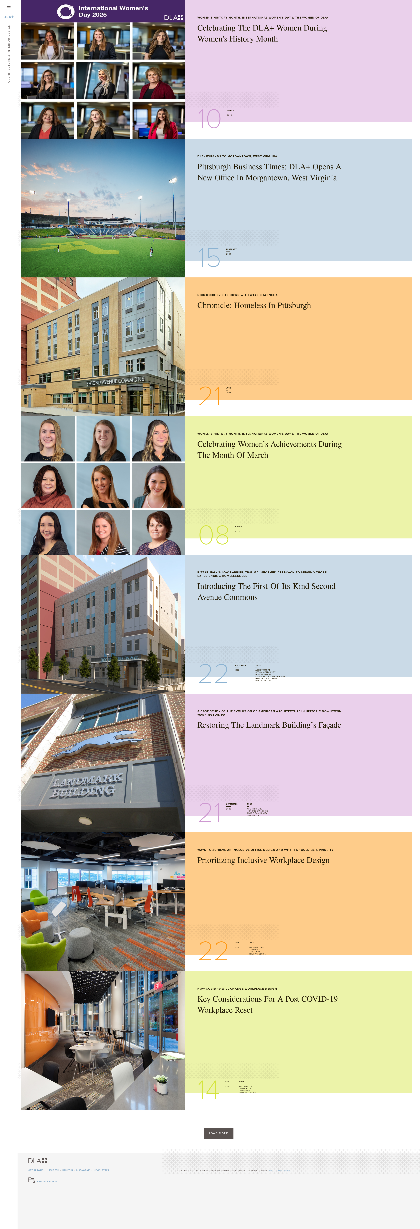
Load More (218, 1133)
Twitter (54, 1170)
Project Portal (48, 1181)
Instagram (83, 1170)
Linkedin (67, 1170)
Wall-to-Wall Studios (280, 1171)
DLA (8, 17)
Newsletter (101, 1170)
